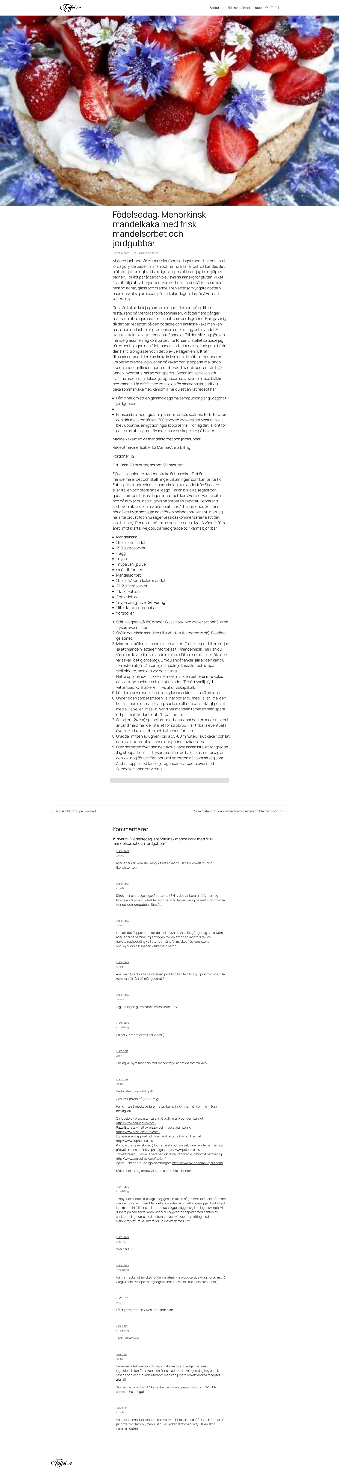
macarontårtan (143, 420)
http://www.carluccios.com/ (136, 1123)
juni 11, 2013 (122, 1051)
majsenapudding (189, 398)
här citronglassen (135, 351)
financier (175, 334)
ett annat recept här (198, 389)
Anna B (120, 888)
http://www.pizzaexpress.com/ (138, 1132)
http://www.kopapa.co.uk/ (134, 1140)
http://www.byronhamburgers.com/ (197, 1163)
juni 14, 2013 (122, 1265)
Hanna (119, 1083)
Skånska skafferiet (148, 252)
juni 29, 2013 (123, 1298)
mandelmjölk (172, 665)
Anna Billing (130, 252)
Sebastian (121, 1302)
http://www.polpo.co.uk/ (182, 1149)
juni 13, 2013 (122, 1187)
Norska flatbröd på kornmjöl (76, 811)
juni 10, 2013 (122, 851)
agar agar (155, 512)
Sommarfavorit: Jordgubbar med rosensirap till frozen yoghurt (238, 811)
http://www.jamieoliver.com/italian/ (141, 1158)
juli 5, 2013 (121, 1326)
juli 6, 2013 (121, 1408)
